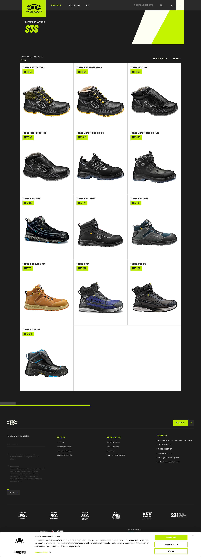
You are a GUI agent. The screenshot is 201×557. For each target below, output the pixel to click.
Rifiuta (171, 551)
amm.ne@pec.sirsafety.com (168, 458)
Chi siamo (60, 442)
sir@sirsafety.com (164, 453)
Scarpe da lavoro (28, 57)
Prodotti (56, 5)
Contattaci (74, 5)
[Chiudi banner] (193, 535)
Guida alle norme (113, 442)
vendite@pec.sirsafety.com (168, 462)
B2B (88, 5)
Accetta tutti (171, 538)
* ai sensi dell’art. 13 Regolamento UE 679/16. (24, 456)
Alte (40, 57)
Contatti (162, 435)
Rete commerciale (64, 446)
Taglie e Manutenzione (116, 455)
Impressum (111, 451)
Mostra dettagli (41, 552)
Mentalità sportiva (64, 455)
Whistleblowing (113, 446)
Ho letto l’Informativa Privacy (23, 454)
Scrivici (180, 422)
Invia (12, 492)
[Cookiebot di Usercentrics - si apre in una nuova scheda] (20, 552)
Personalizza (169, 544)
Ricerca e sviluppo (64, 451)
